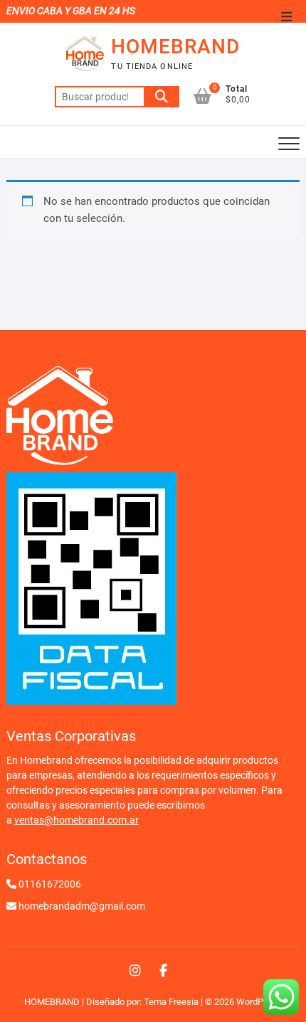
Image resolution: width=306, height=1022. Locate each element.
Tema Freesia (171, 1001)
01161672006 (50, 884)
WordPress (258, 1001)
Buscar (161, 96)
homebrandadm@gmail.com (82, 906)
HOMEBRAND (175, 46)
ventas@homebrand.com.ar (76, 820)
